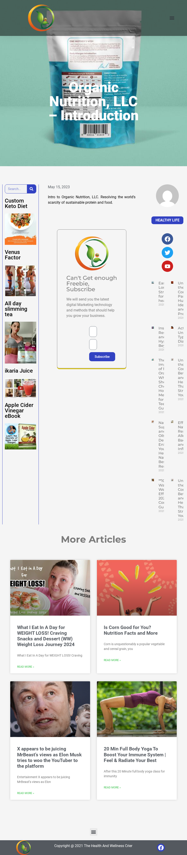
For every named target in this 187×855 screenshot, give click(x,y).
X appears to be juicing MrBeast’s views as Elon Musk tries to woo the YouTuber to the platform (49, 757)
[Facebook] (161, 848)
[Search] (31, 189)
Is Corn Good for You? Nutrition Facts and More (131, 630)
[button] (172, 18)
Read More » (25, 666)
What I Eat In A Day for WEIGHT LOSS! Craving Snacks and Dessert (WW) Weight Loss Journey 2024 (46, 636)
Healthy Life (167, 220)
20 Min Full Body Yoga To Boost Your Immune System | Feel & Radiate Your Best (135, 754)
